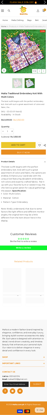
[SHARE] (44, 145)
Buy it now (23, 152)
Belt (37, 20)
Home (5, 20)
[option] (23, 51)
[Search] (9, 10)
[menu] (2, 10)
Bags (29, 20)
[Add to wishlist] (39, 145)
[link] (12, 295)
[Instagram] (12, 391)
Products (13, 26)
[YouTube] (20, 391)
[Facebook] (5, 391)
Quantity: (5, 127)
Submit (37, 384)
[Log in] (38, 10)
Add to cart (18, 145)
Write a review (23, 248)
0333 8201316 (14, 376)
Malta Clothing (17, 20)
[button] (39, 71)
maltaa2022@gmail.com (17, 379)
